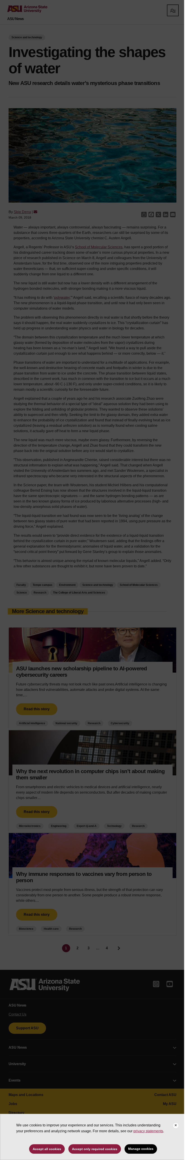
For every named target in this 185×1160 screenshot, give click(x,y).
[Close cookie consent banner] (176, 1125)
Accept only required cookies (94, 1149)
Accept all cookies (47, 1149)
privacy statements (148, 1131)
